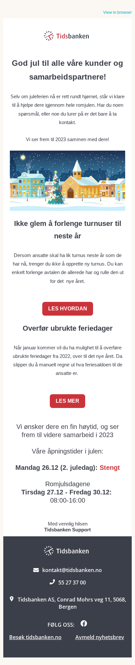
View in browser (117, 12)
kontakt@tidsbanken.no (72, 570)
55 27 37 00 (72, 582)
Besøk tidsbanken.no (35, 637)
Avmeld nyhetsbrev (99, 637)
